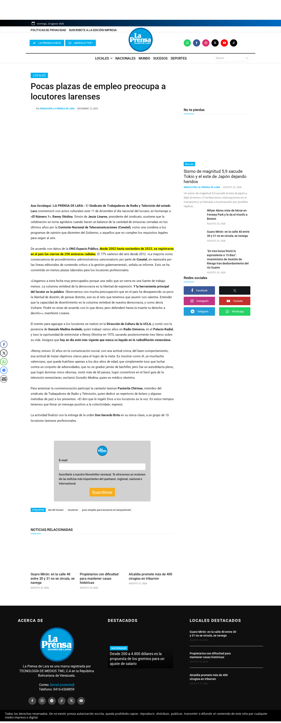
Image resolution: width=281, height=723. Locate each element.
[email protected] (62, 685)
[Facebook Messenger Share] (3, 370)
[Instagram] (205, 43)
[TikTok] (62, 701)
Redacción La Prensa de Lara (57, 108)
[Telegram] (52, 701)
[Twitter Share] (3, 353)
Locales (39, 75)
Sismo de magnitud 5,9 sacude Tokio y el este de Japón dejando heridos (215, 176)
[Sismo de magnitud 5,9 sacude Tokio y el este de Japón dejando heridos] (217, 142)
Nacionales (118, 648)
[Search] (247, 58)
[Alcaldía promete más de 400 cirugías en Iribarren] (151, 554)
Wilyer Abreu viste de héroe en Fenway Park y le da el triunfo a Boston (227, 214)
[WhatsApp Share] (3, 361)
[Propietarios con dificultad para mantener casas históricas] (102, 554)
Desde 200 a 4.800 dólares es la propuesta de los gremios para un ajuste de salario (137, 659)
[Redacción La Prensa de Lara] (33, 109)
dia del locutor (56, 509)
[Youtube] (224, 43)
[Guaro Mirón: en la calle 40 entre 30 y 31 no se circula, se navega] (53, 554)
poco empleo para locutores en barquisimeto (106, 509)
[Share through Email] (3, 379)
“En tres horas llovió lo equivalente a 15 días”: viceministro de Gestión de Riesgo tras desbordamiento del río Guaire (228, 259)
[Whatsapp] (187, 43)
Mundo (189, 164)
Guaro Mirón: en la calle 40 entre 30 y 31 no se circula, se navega (53, 578)
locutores (73, 509)
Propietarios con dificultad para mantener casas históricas (99, 578)
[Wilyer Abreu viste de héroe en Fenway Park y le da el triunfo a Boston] (194, 215)
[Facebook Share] (3, 344)
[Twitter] (215, 43)
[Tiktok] (233, 43)
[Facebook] (196, 43)
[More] (135, 119)
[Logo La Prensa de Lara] (140, 39)
